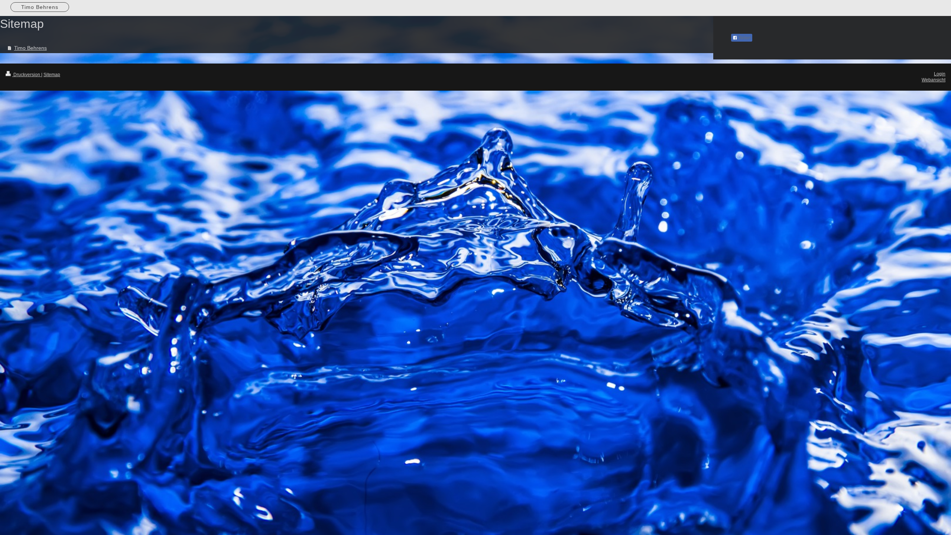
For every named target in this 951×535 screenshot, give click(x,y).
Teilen (744, 37)
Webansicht (933, 79)
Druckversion (26, 74)
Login (939, 74)
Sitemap (51, 74)
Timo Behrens (30, 48)
